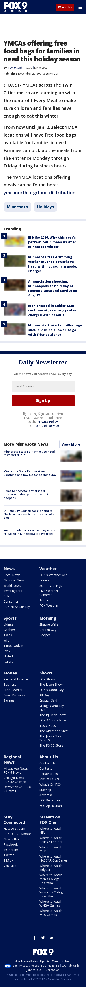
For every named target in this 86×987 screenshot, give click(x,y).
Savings (9, 700)
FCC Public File (49, 800)
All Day (44, 695)
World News (12, 585)
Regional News (12, 759)
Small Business (14, 695)
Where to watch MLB (50, 849)
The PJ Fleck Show (52, 715)
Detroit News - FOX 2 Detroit (18, 789)
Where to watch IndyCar (50, 868)
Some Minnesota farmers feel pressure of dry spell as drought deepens (26, 494)
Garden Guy (47, 630)
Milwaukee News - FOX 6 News (17, 770)
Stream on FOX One (49, 819)
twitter (43, 937)
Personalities (48, 774)
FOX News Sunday (17, 607)
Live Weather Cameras (48, 593)
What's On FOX (50, 784)
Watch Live (65, 7)
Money (10, 673)
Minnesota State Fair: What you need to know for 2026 (29, 453)
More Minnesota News (26, 444)
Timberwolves (14, 645)
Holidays (45, 206)
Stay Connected (14, 819)
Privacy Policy (47, 421)
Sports (10, 618)
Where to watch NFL (50, 830)
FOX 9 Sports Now (52, 720)
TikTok (8, 860)
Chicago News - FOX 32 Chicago (15, 780)
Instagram (11, 850)
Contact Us (47, 763)
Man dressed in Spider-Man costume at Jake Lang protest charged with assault (53, 310)
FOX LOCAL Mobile (17, 834)
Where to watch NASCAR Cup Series (53, 858)
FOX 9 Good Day (51, 690)
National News (14, 580)
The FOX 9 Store (51, 745)
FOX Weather (48, 605)
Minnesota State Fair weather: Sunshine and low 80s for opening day (30, 473)
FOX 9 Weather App (53, 575)
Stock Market (13, 690)
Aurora (8, 661)
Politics (9, 596)
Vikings (8, 624)
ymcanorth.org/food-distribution (39, 193)
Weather (48, 568)
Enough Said (48, 700)
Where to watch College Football (51, 840)
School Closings (50, 585)
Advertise (46, 795)
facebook (34, 937)
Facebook (11, 844)
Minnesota (40, 68)
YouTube (10, 866)
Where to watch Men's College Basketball (50, 879)
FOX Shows (47, 679)
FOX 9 (28, 68)
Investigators (13, 591)
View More (71, 444)
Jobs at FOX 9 (49, 779)
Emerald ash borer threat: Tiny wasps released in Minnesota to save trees (30, 532)
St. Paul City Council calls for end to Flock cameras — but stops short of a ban (29, 514)
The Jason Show (51, 684)
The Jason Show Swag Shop (51, 738)
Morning (47, 618)
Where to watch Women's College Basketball (51, 892)
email (51, 937)
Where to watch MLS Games (50, 913)
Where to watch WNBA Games (50, 903)
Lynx (7, 651)
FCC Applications (51, 805)
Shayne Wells (48, 624)
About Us (48, 756)
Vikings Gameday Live (51, 708)
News (9, 568)
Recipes (44, 635)
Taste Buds (47, 725)
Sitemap (45, 790)
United (8, 656)
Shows (45, 673)
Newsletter (11, 839)
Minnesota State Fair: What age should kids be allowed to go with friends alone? (55, 330)
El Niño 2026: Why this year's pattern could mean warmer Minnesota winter (52, 242)
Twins (8, 635)
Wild (6, 640)
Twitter (9, 855)
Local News (12, 575)
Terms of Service (46, 425)
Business (10, 684)
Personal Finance (16, 679)
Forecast (45, 580)
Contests (45, 768)
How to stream (14, 828)
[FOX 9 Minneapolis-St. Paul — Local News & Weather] (16, 7)
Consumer (11, 601)
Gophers (10, 630)
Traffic (44, 600)
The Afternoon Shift (53, 731)
